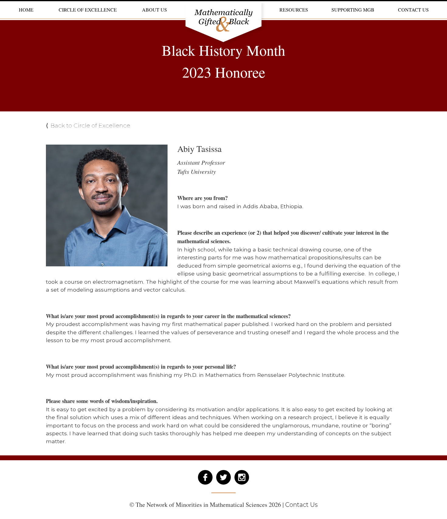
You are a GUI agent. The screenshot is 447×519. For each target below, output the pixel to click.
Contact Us (413, 9)
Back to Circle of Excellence (90, 125)
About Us (154, 9)
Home (26, 9)
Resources (293, 9)
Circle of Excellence (88, 9)
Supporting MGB (352, 9)
